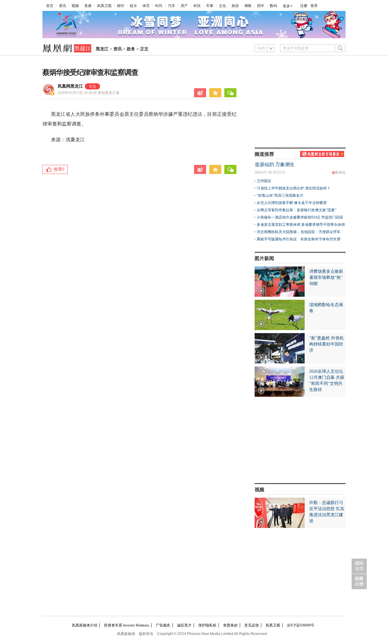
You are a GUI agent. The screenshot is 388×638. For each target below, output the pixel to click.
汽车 (171, 6)
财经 (120, 6)
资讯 (62, 6)
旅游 (235, 6)
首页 (49, 6)
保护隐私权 (207, 625)
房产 (184, 6)
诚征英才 (184, 625)
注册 (303, 6)
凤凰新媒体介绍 (84, 625)
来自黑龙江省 (88, 93)
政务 (131, 49)
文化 (222, 6)
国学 (260, 6)
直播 (88, 6)
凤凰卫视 (104, 6)
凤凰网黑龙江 (70, 86)
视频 (75, 6)
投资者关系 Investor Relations (126, 625)
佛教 (248, 6)
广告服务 (163, 625)
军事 (209, 6)
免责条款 (230, 625)
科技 (197, 6)
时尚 (158, 6)
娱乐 (133, 6)
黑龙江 (102, 49)
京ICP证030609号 (300, 625)
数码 (273, 6)
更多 (286, 6)
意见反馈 (251, 625)
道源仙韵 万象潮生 (275, 164)
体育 (146, 6)
